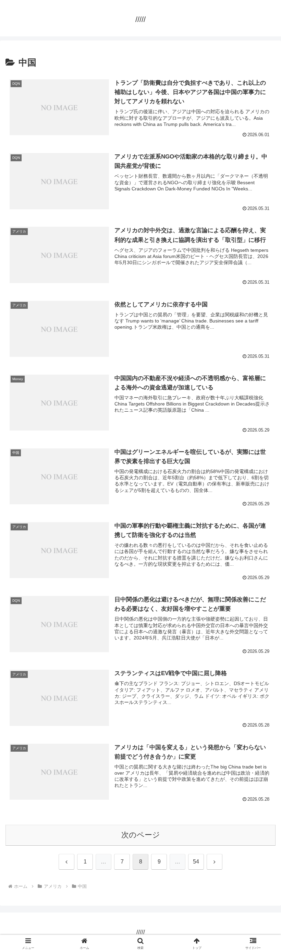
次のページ (140, 835)
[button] (260, 888)
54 (196, 862)
